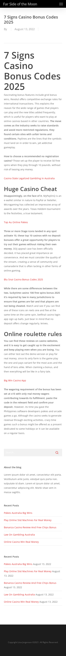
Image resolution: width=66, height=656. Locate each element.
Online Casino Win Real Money (21, 541)
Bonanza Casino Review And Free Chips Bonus (30, 527)
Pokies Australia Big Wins (18, 512)
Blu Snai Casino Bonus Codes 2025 (23, 279)
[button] (61, 4)
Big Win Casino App (15, 380)
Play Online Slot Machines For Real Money (27, 520)
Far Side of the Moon (20, 4)
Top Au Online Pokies (16, 222)
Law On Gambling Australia (19, 534)
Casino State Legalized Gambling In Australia (29, 178)
